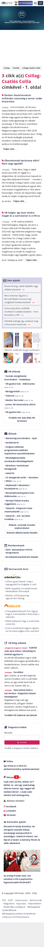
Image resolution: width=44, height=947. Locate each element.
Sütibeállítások (9, 910)
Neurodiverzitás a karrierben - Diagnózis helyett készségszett (20, 693)
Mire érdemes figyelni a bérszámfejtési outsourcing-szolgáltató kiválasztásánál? (19, 299)
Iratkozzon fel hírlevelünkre (15, 917)
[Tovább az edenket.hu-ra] (22, 575)
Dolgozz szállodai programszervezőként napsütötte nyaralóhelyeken (19, 450)
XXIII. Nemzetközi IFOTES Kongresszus (19, 551)
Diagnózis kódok (17, 727)
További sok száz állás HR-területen (22, 419)
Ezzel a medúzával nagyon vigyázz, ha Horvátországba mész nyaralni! (22, 629)
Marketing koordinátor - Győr (21, 438)
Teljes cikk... (9, 149)
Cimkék (16, 68)
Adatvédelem (34, 903)
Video (10, 761)
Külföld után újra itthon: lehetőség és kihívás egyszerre (20, 651)
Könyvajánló (13, 777)
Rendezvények (16, 545)
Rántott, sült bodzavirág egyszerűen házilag (17, 597)
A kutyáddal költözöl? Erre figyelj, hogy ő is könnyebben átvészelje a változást (22, 614)
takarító (10, 473)
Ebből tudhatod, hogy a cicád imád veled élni (22, 622)
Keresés (8, 732)
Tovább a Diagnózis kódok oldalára (21, 748)
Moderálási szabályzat (14, 906)
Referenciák (36, 900)
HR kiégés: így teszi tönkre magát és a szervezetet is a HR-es (21, 214)
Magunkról (9, 903)
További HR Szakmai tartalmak (20, 715)
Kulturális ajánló (16, 822)
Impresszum (21, 900)
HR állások (14, 371)
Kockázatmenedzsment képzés (22, 557)
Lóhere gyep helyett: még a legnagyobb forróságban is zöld (21, 583)
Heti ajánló (13, 280)
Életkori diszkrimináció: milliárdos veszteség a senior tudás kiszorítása (22, 98)
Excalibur (19, 672)
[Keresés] (35, 3)
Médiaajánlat (34, 906)
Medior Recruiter (19, 400)
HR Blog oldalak (17, 643)
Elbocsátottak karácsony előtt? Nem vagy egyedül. (21, 162)
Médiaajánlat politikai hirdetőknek (18, 913)
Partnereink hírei (18, 569)
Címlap (7, 68)
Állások (12, 433)
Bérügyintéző (17, 391)
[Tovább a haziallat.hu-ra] (22, 605)
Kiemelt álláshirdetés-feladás (22, 532)
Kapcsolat (21, 903)
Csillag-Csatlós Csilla (31, 68)
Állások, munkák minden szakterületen (22, 527)
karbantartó (12, 442)
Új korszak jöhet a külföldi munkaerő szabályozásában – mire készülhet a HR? (21, 311)
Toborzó (14, 395)
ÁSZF (10, 900)
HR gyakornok (18, 412)
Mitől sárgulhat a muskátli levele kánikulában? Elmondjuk (21, 590)
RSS (4, 900)
